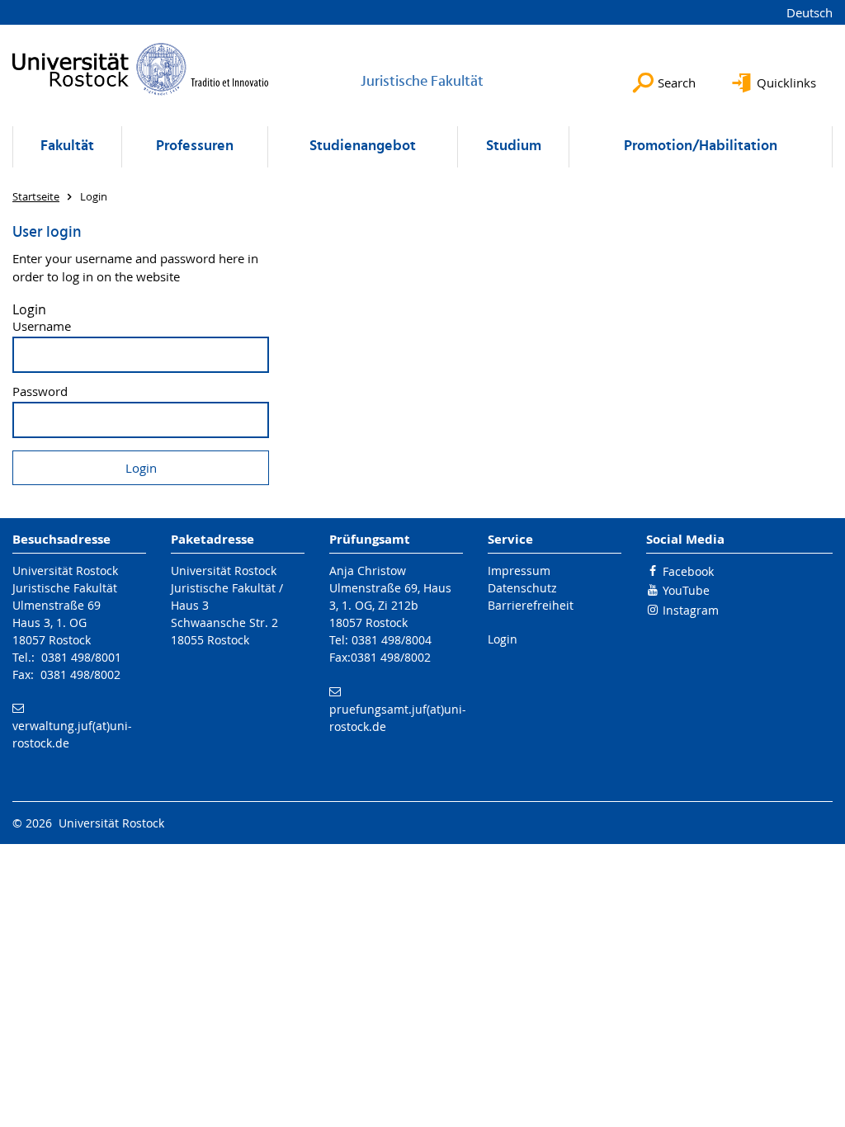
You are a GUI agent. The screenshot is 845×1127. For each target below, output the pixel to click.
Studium (513, 146)
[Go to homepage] (140, 69)
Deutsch (809, 12)
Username (41, 326)
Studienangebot (362, 146)
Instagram (691, 610)
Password (40, 391)
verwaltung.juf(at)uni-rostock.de (72, 734)
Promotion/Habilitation (700, 146)
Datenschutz (522, 588)
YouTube (686, 590)
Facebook (688, 571)
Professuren (195, 146)
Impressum (519, 570)
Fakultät (67, 146)
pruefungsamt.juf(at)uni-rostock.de (397, 717)
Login (502, 639)
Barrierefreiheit (531, 605)
